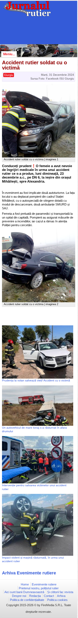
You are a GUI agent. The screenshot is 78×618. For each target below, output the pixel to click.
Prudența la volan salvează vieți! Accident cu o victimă (36, 380)
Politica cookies (57, 600)
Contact (49, 596)
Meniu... (9, 54)
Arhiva (61, 596)
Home (25, 584)
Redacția (35, 596)
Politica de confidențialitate (27, 600)
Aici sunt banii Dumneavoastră (24, 592)
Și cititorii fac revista (60, 592)
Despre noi (19, 596)
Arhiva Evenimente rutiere (29, 572)
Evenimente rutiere (44, 584)
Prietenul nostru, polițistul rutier (39, 588)
